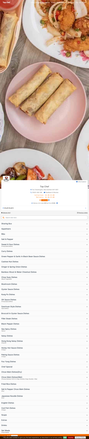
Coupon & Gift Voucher (58, 2)
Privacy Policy (80, 437)
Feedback (71, 2)
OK (65, 437)
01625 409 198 (37, 192)
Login (84, 2)
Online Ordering (36, 2)
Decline (70, 437)
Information (46, 2)
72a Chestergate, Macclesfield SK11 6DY (45, 189)
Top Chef (6, 2)
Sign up (78, 2)
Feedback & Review (51, 192)
